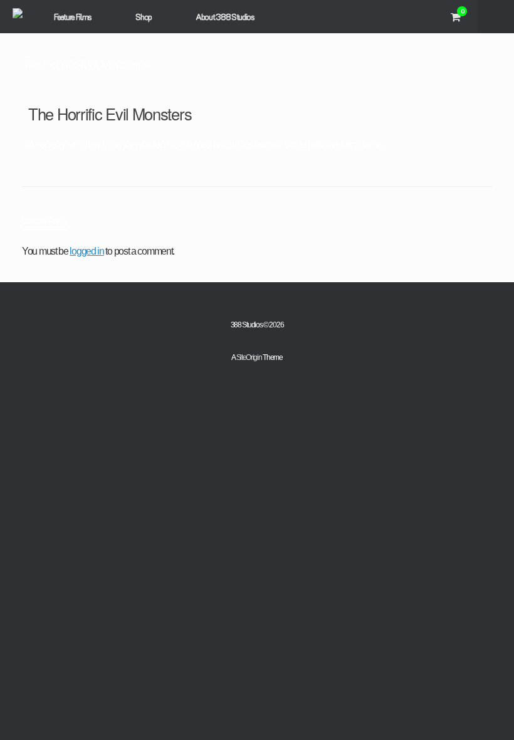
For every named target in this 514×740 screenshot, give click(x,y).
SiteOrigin (249, 357)
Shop (143, 16)
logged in (86, 251)
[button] (495, 16)
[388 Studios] (18, 16)
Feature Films (73, 16)
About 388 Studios (225, 16)
